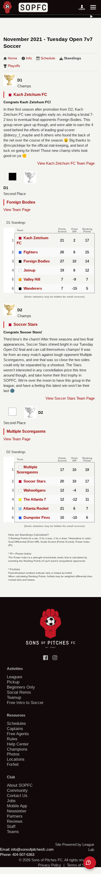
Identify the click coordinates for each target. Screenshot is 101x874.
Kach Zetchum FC (29, 94)
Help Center (18, 744)
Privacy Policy (49, 865)
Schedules (16, 723)
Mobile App (17, 806)
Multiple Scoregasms (26, 431)
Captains (15, 728)
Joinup (29, 270)
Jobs (11, 800)
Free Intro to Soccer (25, 702)
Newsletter (16, 811)
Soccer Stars (25, 324)
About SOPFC (20, 785)
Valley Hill (32, 279)
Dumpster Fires (37, 517)
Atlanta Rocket (36, 508)
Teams (13, 831)
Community (17, 790)
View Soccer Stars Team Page (70, 398)
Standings (72, 58)
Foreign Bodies (21, 202)
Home (12, 58)
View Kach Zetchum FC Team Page (66, 163)
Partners (15, 816)
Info (29, 58)
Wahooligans (35, 490)
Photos (13, 754)
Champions (17, 749)
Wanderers (33, 288)
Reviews (15, 821)
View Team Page (16, 210)
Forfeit (13, 764)
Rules (12, 739)
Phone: (5, 854)
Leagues (14, 677)
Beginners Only (21, 687)
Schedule (48, 58)
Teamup (14, 697)
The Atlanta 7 (35, 499)
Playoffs (14, 66)
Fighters (31, 252)
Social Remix (19, 692)
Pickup (13, 682)
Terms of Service (80, 865)
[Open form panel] (89, 862)
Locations (16, 759)
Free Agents (18, 733)
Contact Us (17, 795)
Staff (11, 826)
